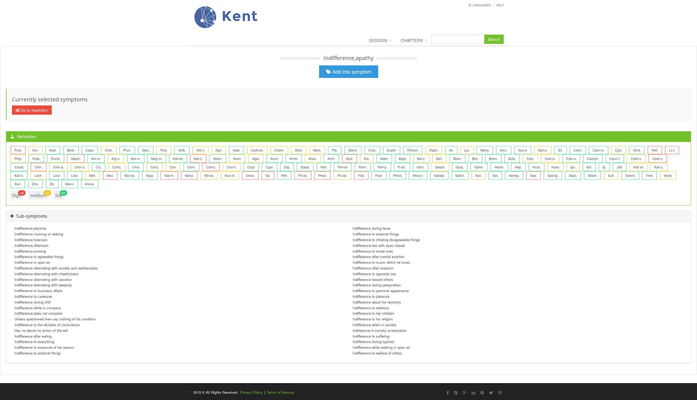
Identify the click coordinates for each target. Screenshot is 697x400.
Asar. (236, 150)
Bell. (439, 158)
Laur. (56, 175)
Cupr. (251, 167)
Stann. (353, 150)
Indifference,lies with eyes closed (379, 245)
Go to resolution (34, 110)
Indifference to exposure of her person (44, 347)
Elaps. (305, 167)
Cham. (279, 150)
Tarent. (630, 175)
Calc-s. (571, 158)
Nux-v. (522, 150)
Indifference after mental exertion (378, 256)
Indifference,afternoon (31, 245)
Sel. (495, 175)
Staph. (76, 158)
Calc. (530, 158)
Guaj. (460, 167)
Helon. (499, 167)
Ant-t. (331, 158)
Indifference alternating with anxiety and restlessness (56, 268)
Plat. (361, 175)
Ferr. (323, 167)
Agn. (218, 150)
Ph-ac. (303, 175)
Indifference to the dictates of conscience (47, 324)
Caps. (89, 150)
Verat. (668, 175)
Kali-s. (19, 175)
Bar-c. (421, 158)
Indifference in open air (32, 262)
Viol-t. (200, 150)
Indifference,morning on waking (38, 234)
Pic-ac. (342, 175)
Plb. (335, 150)
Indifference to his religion (373, 319)
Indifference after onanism (373, 268)
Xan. (17, 183)
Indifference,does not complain (38, 313)
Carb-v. (657, 158)
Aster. (384, 158)
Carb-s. (636, 158)
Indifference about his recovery (377, 302)
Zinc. (35, 183)
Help (500, 5)
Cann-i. (614, 158)
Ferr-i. (363, 167)
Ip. (604, 167)
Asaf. (52, 150)
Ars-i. (504, 150)
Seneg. (514, 175)
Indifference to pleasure (371, 296)
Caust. (19, 167)
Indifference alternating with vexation (43, 279)
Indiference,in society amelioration (379, 330)
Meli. (92, 175)
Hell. (655, 150)
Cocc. (155, 167)
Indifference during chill (32, 302)
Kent (237, 16)
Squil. (573, 175)
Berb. (71, 150)
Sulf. (611, 175)
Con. (173, 167)
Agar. (256, 158)
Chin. (38, 167)
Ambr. (293, 158)
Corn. (191, 167)
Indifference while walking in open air (381, 347)
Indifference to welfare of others (377, 353)
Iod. (589, 167)
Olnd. (637, 150)
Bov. (475, 158)
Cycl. (618, 150)
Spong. (553, 175)
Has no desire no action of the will (41, 330)
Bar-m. (135, 158)
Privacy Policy (251, 392)
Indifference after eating (32, 336)
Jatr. (620, 167)
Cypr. (269, 167)
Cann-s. (598, 150)
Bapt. (402, 158)
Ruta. (36, 158)
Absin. (217, 158)
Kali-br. (178, 158)
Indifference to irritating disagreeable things (386, 239)
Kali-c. (659, 167)
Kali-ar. (638, 167)
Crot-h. (232, 167)
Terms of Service (280, 392)
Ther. (649, 175)
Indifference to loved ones (373, 251)
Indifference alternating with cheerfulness (46, 273)
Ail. (451, 150)
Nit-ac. (209, 175)
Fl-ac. (402, 167)
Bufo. (512, 158)
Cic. (99, 167)
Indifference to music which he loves (381, 262)
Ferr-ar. (343, 167)
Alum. (274, 158)
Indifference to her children (373, 313)
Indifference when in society (374, 324)
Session (378, 40)
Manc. (69, 183)
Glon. (420, 167)
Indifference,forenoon (30, 239)
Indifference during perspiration (377, 284)
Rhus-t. (418, 175)
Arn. (35, 150)
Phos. (322, 175)
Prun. (127, 150)
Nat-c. (198, 158)
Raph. (433, 150)
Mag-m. (156, 158)
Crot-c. (211, 167)
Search (494, 39)
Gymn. (479, 167)
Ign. (573, 167)
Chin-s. (80, 167)
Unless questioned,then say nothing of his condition (55, 319)
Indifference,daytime (30, 228)
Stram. (592, 175)
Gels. (298, 150)
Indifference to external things (37, 353)
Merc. (317, 150)
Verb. (182, 150)
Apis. (349, 158)
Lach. (38, 175)
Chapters (412, 40)
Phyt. (18, 158)
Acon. (237, 158)
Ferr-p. (382, 167)
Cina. (136, 167)
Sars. (145, 150)
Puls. (18, 150)
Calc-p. (550, 158)
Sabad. (439, 175)
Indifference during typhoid (373, 341)
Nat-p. (189, 175)
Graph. (440, 167)
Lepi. (74, 175)
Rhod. (397, 175)
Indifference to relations (371, 307)
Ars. (366, 158)
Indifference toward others (373, 279)
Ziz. (52, 183)
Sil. (560, 150)
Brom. (493, 158)
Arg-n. (115, 158)
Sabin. (460, 175)
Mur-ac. (129, 175)
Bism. (457, 158)
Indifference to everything (34, 341)
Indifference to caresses (33, 296)
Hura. (537, 167)
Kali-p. (543, 150)
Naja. (150, 175)
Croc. (372, 150)
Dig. (287, 167)
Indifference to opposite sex (374, 273)
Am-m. (96, 158)
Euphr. (391, 150)
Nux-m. (230, 175)
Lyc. (467, 150)
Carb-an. (257, 150)
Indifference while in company (37, 307)
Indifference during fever (371, 228)
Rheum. (413, 150)
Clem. (577, 150)
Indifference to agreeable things (39, 256)
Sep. (533, 175)
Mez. (110, 175)
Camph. (593, 158)
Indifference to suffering (371, 336)
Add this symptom (351, 71)
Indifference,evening (30, 251)
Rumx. (55, 158)
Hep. (518, 167)
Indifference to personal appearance (381, 290)
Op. (267, 175)
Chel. (109, 150)
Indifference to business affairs (38, 290)
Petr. (284, 175)
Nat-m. (169, 175)
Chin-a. (58, 167)
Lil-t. (672, 150)
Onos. (250, 175)
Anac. (312, 158)
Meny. (485, 150)
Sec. (478, 175)
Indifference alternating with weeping (42, 284)
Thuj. (163, 150)
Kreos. (89, 183)
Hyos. (555, 167)
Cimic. (116, 167)
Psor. (379, 175)
